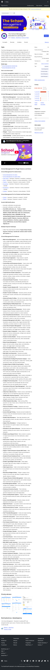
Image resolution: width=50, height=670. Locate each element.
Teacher (5, 182)
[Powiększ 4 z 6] (19, 603)
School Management (44, 73)
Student (5, 197)
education (46, 66)
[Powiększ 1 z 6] (9, 598)
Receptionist (6, 187)
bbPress (3, 653)
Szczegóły (4, 42)
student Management (45, 76)
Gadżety (40, 645)
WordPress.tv (29, 645)
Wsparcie (47, 42)
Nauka (27, 638)
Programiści (28, 642)
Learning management (45, 71)
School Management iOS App (8, 67)
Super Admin (6, 178)
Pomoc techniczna (30, 640)
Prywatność (4, 645)
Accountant (5, 184)
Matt (3, 651)
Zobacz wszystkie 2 (45, 63)
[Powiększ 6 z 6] (30, 608)
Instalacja (19, 42)
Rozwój (26, 42)
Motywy (15, 640)
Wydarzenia (40, 640)
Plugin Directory (4, 5)
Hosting (3, 642)
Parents (5, 199)
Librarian (5, 191)
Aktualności (3, 640)
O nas (2, 638)
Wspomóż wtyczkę (39, 132)
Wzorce (15, 645)
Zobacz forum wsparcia (40, 121)
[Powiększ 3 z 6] (19, 598)
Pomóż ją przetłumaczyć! (36, 9)
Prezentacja (16, 638)
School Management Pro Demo (10, 174)
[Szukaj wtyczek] (14, 13)
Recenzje (12, 42)
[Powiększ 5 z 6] (30, 598)
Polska (5, 661)
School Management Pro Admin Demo (11, 176)
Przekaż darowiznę (43, 642)
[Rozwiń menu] (48, 2)
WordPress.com (5, 649)
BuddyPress (4, 655)
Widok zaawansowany (40, 80)
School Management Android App (9, 65)
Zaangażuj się (41, 638)
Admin (4, 180)
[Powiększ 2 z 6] (9, 604)
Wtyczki (15, 642)
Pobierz (46, 35)
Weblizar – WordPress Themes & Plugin (20, 37)
